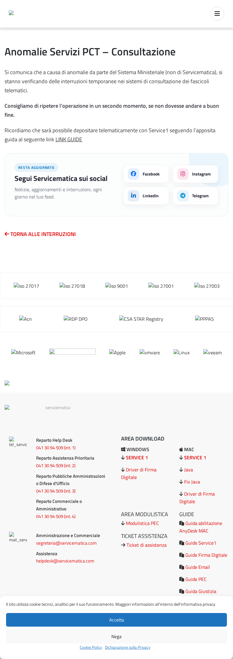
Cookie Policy (91, 647)
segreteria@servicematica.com (66, 542)
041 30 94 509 (49, 447)
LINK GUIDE (69, 139)
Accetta (116, 619)
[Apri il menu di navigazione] (217, 14)
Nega (116, 636)
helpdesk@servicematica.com (65, 560)
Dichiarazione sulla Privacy (127, 647)
